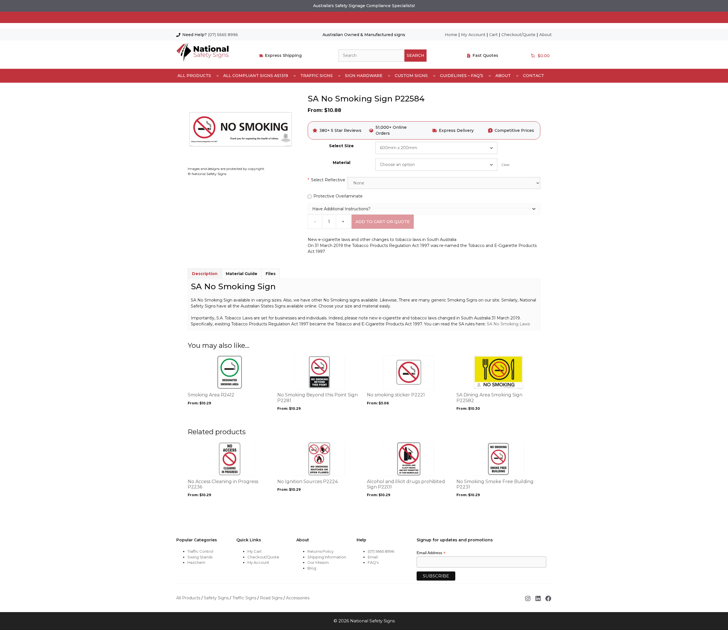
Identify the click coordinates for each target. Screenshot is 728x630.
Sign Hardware (363, 75)
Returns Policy (320, 551)
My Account (473, 34)
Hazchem (196, 562)
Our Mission (318, 562)
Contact (533, 75)
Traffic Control (200, 551)
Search (415, 55)
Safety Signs (216, 597)
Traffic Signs (316, 75)
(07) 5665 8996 (223, 34)
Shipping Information (326, 557)
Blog (311, 568)
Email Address (431, 553)
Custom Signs (411, 75)
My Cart (254, 551)
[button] (424, 209)
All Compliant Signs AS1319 (255, 75)
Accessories (297, 597)
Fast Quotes (485, 55)
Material (341, 162)
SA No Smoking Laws (508, 324)
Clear (505, 165)
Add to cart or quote (382, 221)
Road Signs (271, 597)
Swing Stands (199, 557)
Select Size (341, 145)
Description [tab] (205, 273)
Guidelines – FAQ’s (461, 75)
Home (451, 34)
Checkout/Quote (518, 34)
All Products (194, 75)
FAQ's (373, 562)
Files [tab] (271, 273)
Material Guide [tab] (241, 273)
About (545, 34)
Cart (493, 34)
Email (373, 557)
